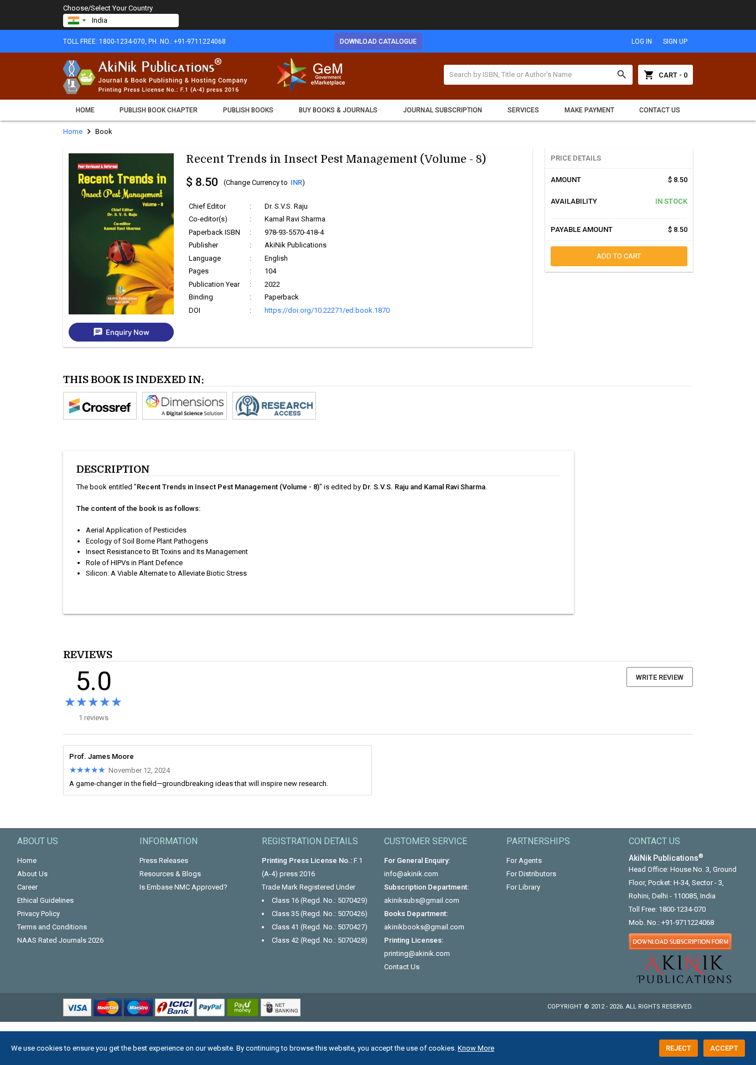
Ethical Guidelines (45, 900)
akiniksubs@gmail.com (421, 900)
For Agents (524, 860)
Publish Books (248, 110)
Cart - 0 (665, 74)
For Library (523, 887)
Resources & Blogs (170, 874)
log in (641, 41)
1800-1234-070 (682, 909)
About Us (32, 874)
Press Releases (163, 860)
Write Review (659, 677)
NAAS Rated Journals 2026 (60, 940)
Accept (724, 1048)
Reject (678, 1048)
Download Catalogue (378, 41)
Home (85, 110)
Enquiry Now (121, 332)
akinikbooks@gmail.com (424, 927)
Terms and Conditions (52, 927)
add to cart (619, 256)
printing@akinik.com (417, 953)
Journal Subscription (442, 110)
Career (27, 887)
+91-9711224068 (687, 922)
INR (296, 182)
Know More (476, 1048)
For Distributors (531, 874)
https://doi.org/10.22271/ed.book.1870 (327, 310)
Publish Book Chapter (159, 110)
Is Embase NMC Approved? (183, 887)
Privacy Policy (38, 913)
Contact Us (659, 110)
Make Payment (589, 110)
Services (523, 110)
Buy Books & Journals (338, 110)
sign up (675, 41)
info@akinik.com (411, 874)
